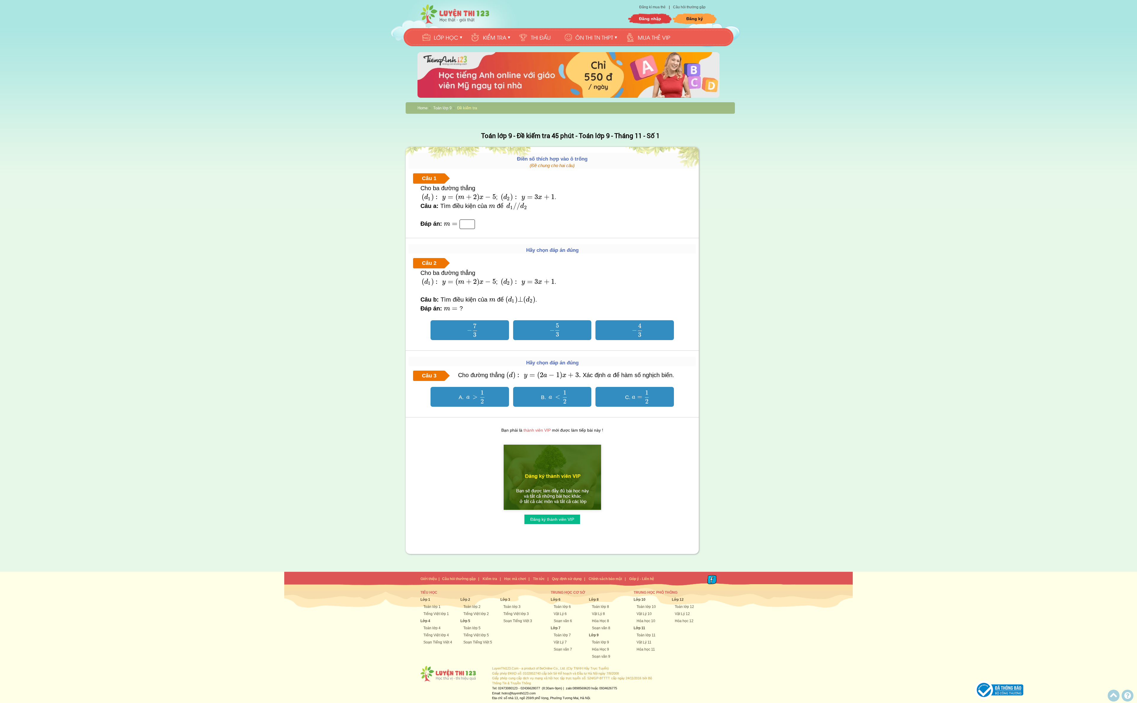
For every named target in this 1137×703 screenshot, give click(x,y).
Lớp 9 (594, 635)
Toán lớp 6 (562, 607)
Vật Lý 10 (644, 614)
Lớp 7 (556, 628)
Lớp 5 (465, 621)
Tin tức (539, 579)
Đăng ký (694, 18)
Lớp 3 (505, 600)
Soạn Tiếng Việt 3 (517, 621)
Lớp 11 (639, 628)
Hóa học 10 (646, 621)
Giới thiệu (428, 579)
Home (422, 108)
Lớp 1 (425, 600)
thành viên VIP (537, 430)
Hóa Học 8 (600, 621)
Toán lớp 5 (472, 628)
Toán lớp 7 (562, 635)
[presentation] (458, 197)
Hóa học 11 (646, 649)
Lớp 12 (678, 600)
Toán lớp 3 (512, 607)
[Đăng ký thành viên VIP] (552, 511)
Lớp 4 (425, 621)
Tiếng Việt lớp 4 (436, 635)
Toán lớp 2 (472, 607)
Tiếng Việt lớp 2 (476, 614)
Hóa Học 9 (600, 649)
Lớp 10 (639, 600)
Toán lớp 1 (432, 607)
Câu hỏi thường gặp (689, 7)
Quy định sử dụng (567, 579)
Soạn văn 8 (601, 628)
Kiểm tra (490, 579)
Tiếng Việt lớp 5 (476, 635)
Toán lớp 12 (684, 607)
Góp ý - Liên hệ (641, 579)
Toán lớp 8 (600, 607)
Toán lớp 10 (646, 607)
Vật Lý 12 (682, 614)
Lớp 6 (556, 600)
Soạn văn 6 (563, 621)
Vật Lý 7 (560, 642)
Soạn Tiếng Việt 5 (477, 642)
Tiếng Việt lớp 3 (516, 614)
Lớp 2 (465, 600)
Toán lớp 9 (442, 108)
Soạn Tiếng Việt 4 (437, 642)
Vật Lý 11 (644, 642)
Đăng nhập (650, 18)
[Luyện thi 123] (454, 14)
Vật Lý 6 (560, 614)
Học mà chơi (515, 579)
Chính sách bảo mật (605, 579)
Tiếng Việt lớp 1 (436, 614)
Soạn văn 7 (563, 649)
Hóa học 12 (684, 621)
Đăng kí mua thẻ (653, 7)
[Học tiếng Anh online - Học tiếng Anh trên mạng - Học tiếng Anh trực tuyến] (568, 97)
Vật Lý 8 (598, 614)
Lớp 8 (594, 600)
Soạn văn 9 (601, 656)
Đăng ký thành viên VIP (552, 519)
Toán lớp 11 (646, 635)
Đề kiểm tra (467, 108)
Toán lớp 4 (432, 628)
